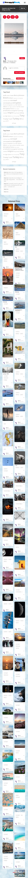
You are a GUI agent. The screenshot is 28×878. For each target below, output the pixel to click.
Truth (10, 119)
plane (8, 109)
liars (19, 106)
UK (20, 119)
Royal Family (16, 113)
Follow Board (20, 78)
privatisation (7, 110)
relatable (5, 113)
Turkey (16, 118)
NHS (4, 109)
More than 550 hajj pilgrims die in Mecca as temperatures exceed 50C (13, 174)
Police (12, 109)
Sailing (22, 113)
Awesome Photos (8, 80)
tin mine (17, 275)
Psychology (20, 110)
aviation (8, 95)
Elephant (6, 287)
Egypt (17, 213)
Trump (5, 119)
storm (12, 116)
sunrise (17, 648)
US (23, 119)
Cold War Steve (6, 100)
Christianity (20, 98)
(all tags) (14, 123)
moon (10, 559)
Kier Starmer (19, 105)
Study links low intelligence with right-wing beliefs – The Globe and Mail (13, 179)
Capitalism (15, 98)
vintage (17, 277)
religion (10, 112)
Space (9, 116)
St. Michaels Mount (19, 591)
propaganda (14, 110)
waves (4, 121)
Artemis (5, 559)
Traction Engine (19, 485)
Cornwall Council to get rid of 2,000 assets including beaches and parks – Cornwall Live (13, 185)
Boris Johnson (19, 95)
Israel (14, 105)
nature (22, 106)
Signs (6, 116)
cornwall (13, 100)
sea (4, 116)
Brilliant (10, 98)
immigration (10, 105)
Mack (7, 221)
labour (5, 106)
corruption (16, 103)
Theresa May (16, 116)
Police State (16, 108)
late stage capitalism (11, 106)
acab (4, 95)
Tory (22, 115)
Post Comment (19, 72)
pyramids (18, 215)
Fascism (5, 105)
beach (17, 795)
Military (5, 215)
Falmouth (6, 377)
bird (5, 330)
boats (12, 95)
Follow (22, 58)
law (17, 106)
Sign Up (23, 8)
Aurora (17, 547)
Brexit (5, 98)
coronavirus (7, 103)
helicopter (6, 213)
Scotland (6, 540)
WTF (7, 121)
